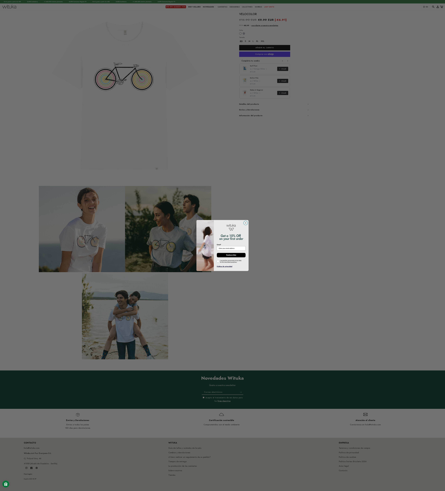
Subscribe (231, 255)
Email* (219, 245)
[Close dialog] (246, 223)
